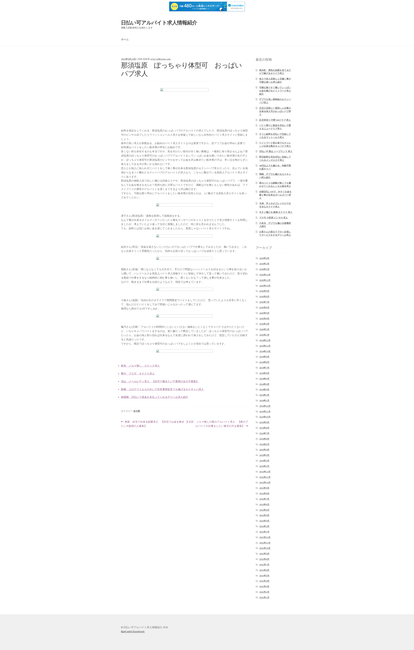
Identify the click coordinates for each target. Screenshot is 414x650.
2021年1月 (264, 597)
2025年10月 (265, 285)
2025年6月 (264, 307)
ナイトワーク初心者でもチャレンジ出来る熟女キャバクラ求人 (275, 144)
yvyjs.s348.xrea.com (160, 59)
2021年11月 (265, 542)
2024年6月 (264, 373)
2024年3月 (264, 389)
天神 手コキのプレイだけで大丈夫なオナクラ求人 (275, 205)
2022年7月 (264, 499)
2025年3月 (264, 323)
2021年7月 (264, 564)
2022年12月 (265, 471)
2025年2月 (264, 329)
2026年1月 (264, 269)
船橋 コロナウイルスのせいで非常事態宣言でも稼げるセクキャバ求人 (162, 389)
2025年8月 (264, 296)
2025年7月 (264, 302)
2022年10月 (265, 482)
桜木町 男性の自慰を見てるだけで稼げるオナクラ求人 (275, 72)
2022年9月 (264, 488)
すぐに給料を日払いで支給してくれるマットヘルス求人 (275, 136)
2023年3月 (264, 455)
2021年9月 (264, 553)
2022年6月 (264, 504)
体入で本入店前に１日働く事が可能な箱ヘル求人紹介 (275, 80)
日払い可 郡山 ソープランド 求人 (275, 151)
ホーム (125, 39)
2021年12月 (265, 537)
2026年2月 (264, 263)
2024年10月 (265, 351)
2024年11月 (265, 345)
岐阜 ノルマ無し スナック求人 (140, 365)
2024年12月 (265, 340)
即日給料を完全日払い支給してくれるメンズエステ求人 (275, 158)
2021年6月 (264, 570)
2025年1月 (264, 334)
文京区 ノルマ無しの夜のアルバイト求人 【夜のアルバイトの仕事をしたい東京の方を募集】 (217, 424)
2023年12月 (265, 406)
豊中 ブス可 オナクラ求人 (138, 373)
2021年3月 (264, 586)
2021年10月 (265, 548)
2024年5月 (264, 378)
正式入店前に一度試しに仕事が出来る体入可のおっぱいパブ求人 (275, 111)
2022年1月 (264, 531)
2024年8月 (264, 362)
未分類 (136, 411)
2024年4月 (264, 384)
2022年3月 (264, 520)
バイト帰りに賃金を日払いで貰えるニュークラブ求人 (275, 127)
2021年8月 (264, 559)
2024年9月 (264, 356)
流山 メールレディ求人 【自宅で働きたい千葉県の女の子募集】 (160, 381)
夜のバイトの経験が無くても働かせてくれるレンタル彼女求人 (275, 184)
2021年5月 (264, 575)
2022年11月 (265, 477)
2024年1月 (264, 400)
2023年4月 (264, 449)
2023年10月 (265, 416)
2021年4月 (264, 581)
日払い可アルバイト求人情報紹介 (159, 22)
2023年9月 (264, 422)
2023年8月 (264, 427)
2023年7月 (264, 433)
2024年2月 (264, 395)
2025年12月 (265, 274)
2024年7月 (264, 367)
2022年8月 (264, 493)
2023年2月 (264, 460)
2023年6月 (264, 438)
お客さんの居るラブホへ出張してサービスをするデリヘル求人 (275, 233)
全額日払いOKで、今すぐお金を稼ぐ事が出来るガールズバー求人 (275, 195)
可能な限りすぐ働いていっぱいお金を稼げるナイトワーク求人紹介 (275, 90)
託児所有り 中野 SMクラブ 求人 (275, 120)
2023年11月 (265, 411)
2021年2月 (264, 591)
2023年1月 (264, 466)
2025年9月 (264, 291)
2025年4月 (264, 318)
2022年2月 (264, 526)
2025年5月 (264, 313)
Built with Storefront (133, 631)
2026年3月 (264, 258)
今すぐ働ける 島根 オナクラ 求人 (275, 212)
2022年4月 (264, 515)
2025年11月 (265, 280)
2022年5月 (264, 510)
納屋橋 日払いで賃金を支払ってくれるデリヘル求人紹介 (154, 397)
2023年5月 (264, 444)
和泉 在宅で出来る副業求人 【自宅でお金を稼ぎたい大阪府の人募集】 (152, 424)
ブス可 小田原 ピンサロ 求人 (273, 217)
